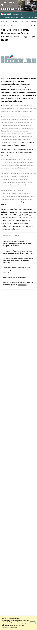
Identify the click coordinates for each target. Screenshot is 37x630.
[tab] (7, 17)
